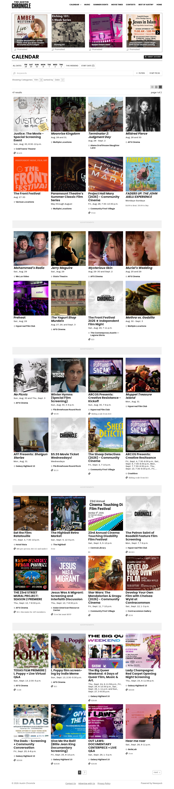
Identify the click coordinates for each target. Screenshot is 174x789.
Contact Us (70, 783)
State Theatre (60, 276)
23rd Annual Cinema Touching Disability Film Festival (104, 536)
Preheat (19, 317)
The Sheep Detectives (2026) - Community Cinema (104, 458)
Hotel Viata (21, 544)
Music (87, 5)
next (156, 772)
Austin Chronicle (27, 783)
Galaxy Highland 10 (25, 466)
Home (159, 5)
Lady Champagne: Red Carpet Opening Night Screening (141, 674)
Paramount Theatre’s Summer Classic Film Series (67, 197)
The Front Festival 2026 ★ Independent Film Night (103, 321)
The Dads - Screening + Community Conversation (30, 744)
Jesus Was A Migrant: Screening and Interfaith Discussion (67, 596)
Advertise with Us (86, 783)
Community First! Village (102, 209)
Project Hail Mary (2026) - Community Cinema (103, 197)
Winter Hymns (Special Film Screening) (62, 398)
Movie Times (117, 5)
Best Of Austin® (145, 5)
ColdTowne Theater (26, 149)
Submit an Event (154, 57)
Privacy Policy (104, 783)
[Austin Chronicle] (21, 5)
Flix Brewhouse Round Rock (67, 410)
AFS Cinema (134, 142)
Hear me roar (135, 741)
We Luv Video (22, 276)
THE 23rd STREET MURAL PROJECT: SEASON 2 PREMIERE (28, 596)
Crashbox (133, 473)
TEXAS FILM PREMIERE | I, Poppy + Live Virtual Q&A (30, 674)
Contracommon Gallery (139, 611)
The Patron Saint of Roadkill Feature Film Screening (141, 536)
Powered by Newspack (151, 783)
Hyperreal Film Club (25, 326)
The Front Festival (27, 193)
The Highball (59, 544)
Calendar (74, 5)
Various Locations (25, 202)
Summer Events (100, 5)
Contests (130, 5)
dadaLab (132, 749)
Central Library (98, 548)
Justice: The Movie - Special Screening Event (29, 137)
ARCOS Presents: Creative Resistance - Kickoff (104, 398)
